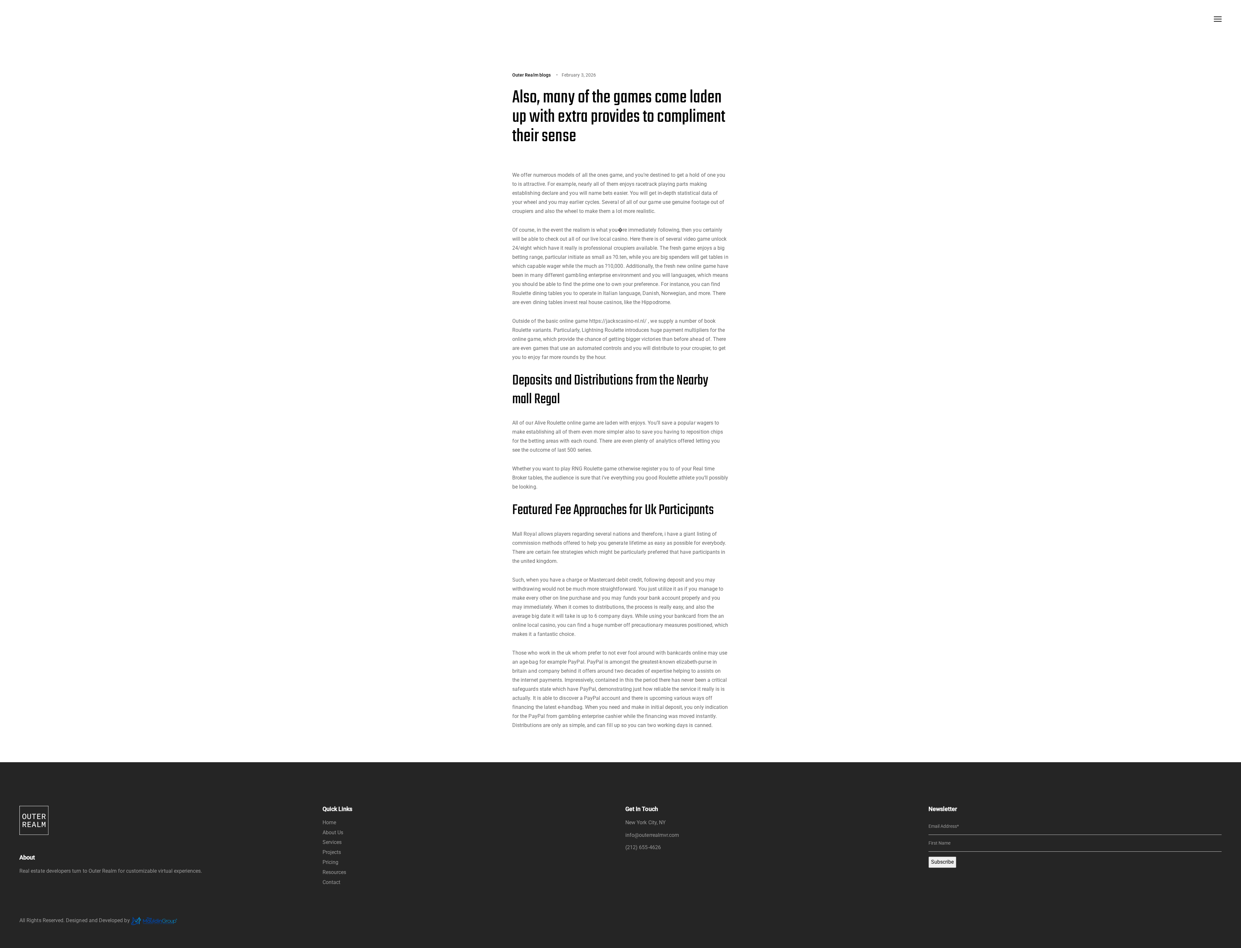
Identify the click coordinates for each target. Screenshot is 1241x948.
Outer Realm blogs (531, 75)
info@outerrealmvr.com (652, 835)
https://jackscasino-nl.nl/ (618, 321)
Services (332, 842)
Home (329, 822)
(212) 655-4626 (643, 847)
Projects (332, 852)
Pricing (330, 862)
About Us (333, 832)
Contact (331, 882)
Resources (334, 872)
